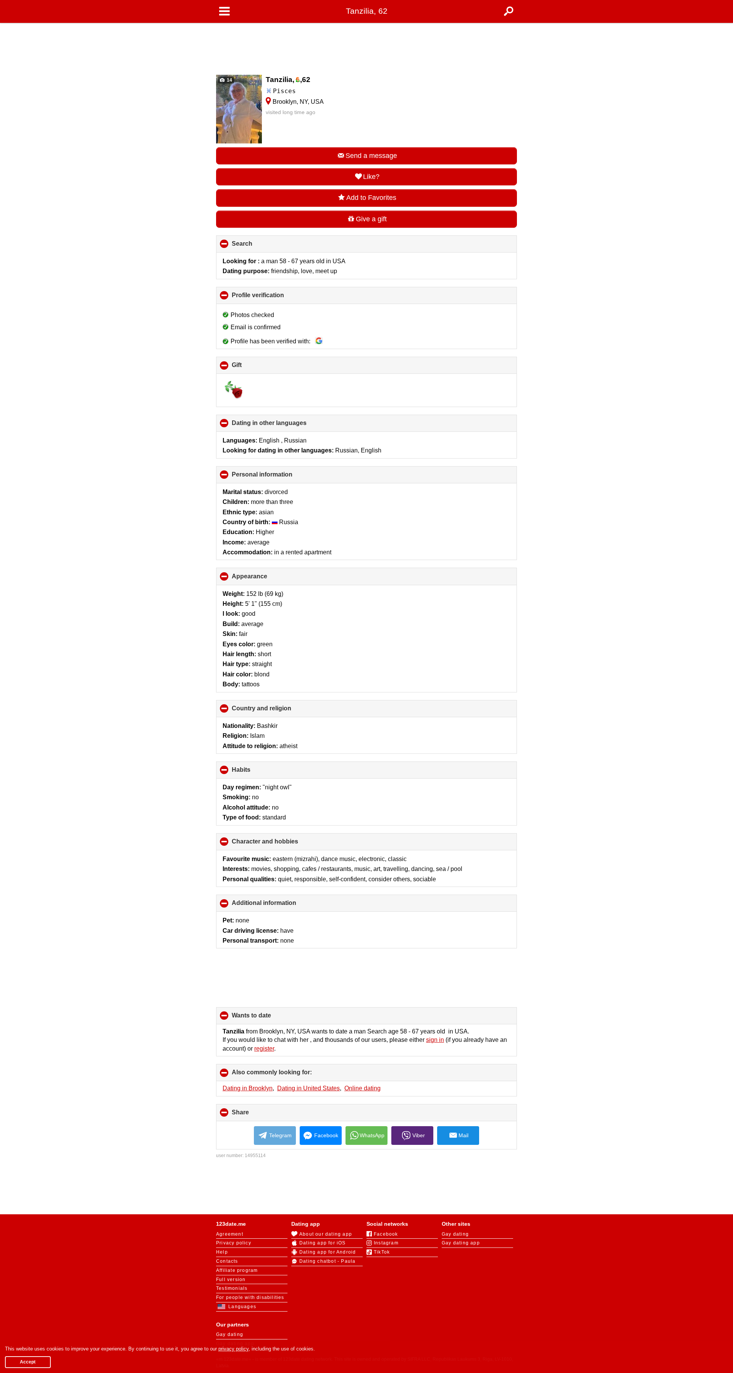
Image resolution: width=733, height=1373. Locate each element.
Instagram (386, 1243)
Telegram (280, 1135)
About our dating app (325, 1234)
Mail (463, 1135)
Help (222, 1252)
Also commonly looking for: (284, 1075)
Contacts (227, 1261)
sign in (435, 1040)
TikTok (382, 1252)
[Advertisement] (366, 46)
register (264, 1048)
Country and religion (274, 711)
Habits (254, 772)
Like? (371, 176)
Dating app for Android (327, 1252)
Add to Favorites (371, 197)
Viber (418, 1135)
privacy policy (233, 1349)
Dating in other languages (282, 426)
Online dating (362, 1088)
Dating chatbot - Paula (327, 1261)
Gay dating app (461, 1243)
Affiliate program (237, 1270)
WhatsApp (372, 1135)
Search (255, 246)
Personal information (275, 477)
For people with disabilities (250, 1297)
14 (229, 80)
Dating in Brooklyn (248, 1088)
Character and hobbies (278, 844)
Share (253, 1115)
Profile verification (271, 298)
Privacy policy (233, 1243)
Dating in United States (308, 1088)
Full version (230, 1279)
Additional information (277, 906)
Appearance (262, 579)
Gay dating (455, 1234)
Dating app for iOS (322, 1243)
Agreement (229, 1234)
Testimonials (231, 1288)
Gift (249, 368)
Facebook (326, 1135)
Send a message (371, 155)
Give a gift (371, 219)
